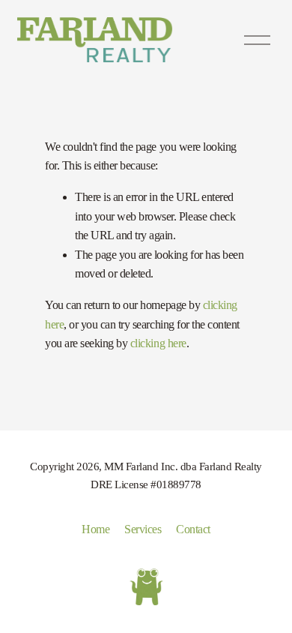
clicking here (158, 343)
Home (95, 529)
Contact (193, 529)
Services (142, 529)
